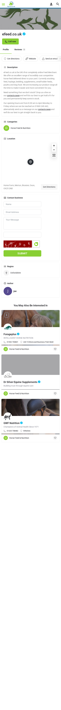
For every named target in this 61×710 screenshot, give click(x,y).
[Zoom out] (54, 150)
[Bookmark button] (55, 349)
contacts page (13, 95)
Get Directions (49, 187)
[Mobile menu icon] (3, 4)
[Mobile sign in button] (51, 4)
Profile (6, 49)
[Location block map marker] (30, 162)
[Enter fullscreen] (54, 155)
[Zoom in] (54, 146)
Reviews (19, 49)
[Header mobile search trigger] (58, 4)
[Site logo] (11, 4)
